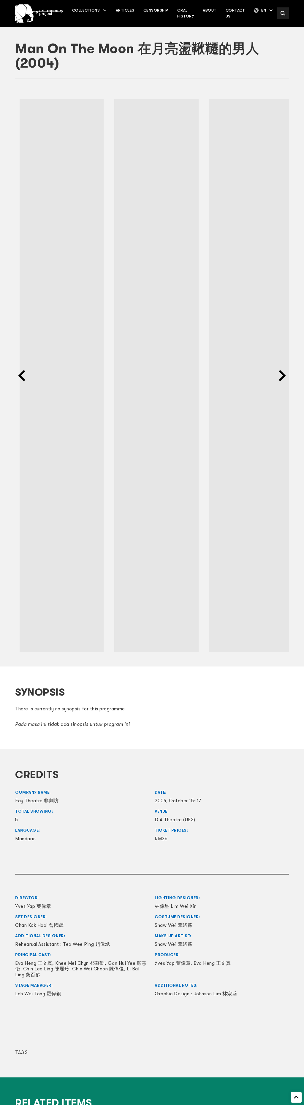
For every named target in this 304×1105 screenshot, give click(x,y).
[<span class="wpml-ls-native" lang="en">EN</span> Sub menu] (271, 10)
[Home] (39, 13)
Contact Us (235, 13)
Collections (86, 10)
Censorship (155, 10)
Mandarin (25, 838)
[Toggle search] (283, 13)
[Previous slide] (22, 375)
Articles (125, 10)
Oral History (185, 13)
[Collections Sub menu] (105, 10)
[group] (57, 375)
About (210, 10)
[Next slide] (281, 375)
